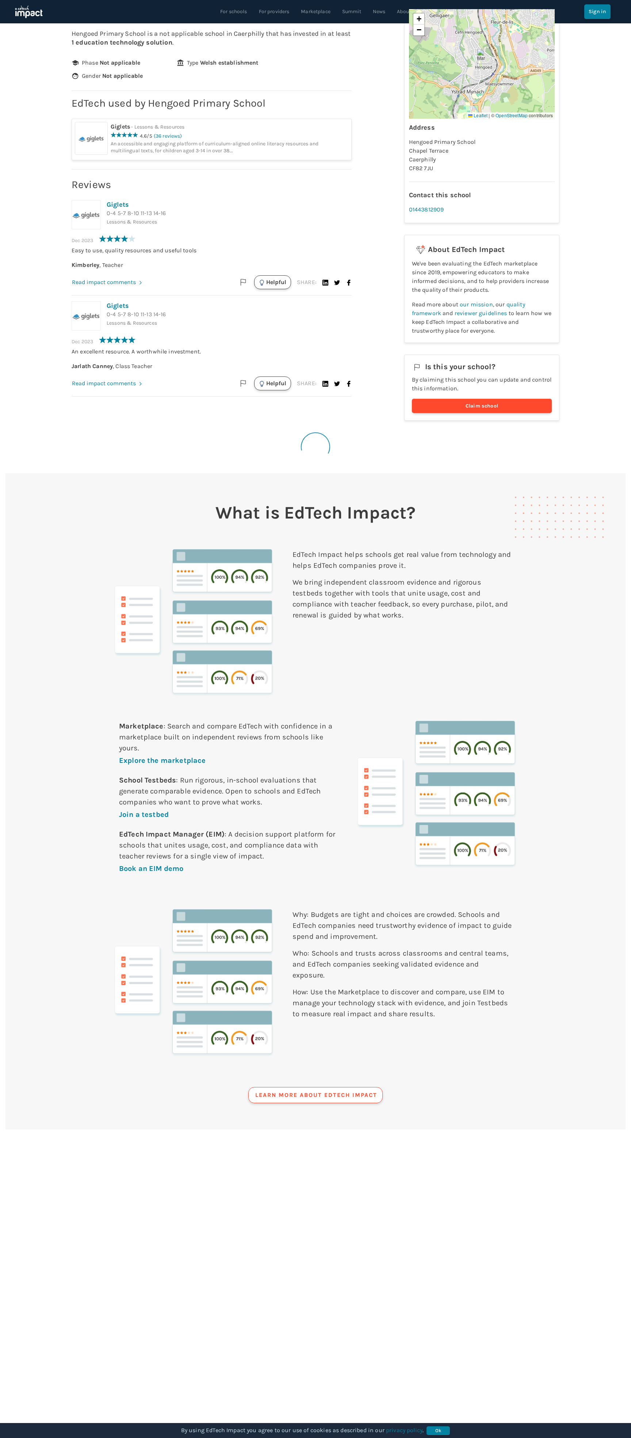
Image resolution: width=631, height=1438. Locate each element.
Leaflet (480, 115)
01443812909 (426, 209)
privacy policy (404, 1430)
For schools (233, 11)
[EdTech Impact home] (29, 11)
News (379, 11)
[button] (325, 282)
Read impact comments (104, 282)
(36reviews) (168, 136)
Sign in (597, 11)
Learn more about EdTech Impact (316, 1094)
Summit (351, 11)
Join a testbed (144, 814)
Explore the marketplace (162, 760)
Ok (438, 1430)
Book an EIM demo (151, 868)
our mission (476, 304)
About (404, 11)
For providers (274, 11)
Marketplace (315, 11)
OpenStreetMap (512, 115)
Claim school (482, 406)
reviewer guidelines (481, 313)
